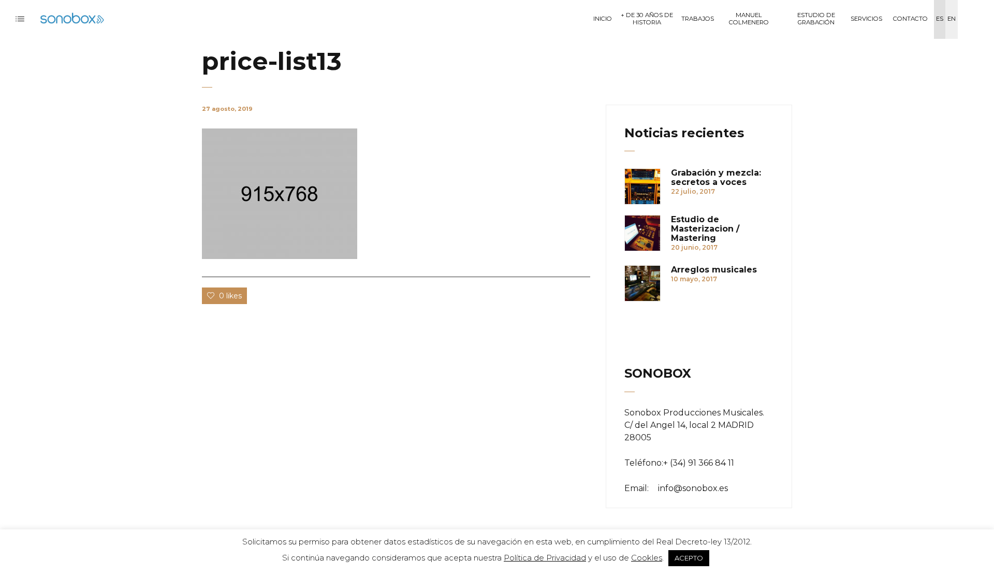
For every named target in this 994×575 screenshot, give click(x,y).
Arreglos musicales (714, 270)
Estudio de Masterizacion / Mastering (705, 229)
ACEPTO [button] (689, 558)
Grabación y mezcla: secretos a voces (716, 177)
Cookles (646, 558)
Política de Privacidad (545, 558)
